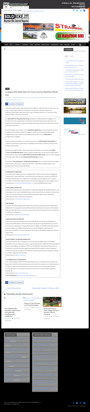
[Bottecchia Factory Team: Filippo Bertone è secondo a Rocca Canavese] (52, 298)
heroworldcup (52, 97)
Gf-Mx (31, 44)
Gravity (17, 44)
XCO (11, 44)
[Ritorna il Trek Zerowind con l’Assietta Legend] (32, 298)
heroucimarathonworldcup (42, 97)
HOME (6, 44)
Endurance (25, 44)
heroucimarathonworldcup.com (23, 183)
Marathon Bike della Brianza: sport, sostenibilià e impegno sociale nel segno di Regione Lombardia (75, 83)
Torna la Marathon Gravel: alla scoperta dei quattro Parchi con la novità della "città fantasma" (44, 369)
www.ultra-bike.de (20, 255)
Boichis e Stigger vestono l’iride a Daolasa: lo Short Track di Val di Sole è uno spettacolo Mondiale (45, 357)
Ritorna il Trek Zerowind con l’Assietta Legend (32, 304)
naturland (7, 99)
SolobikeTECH (54, 44)
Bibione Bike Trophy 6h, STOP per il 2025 (46, 288)
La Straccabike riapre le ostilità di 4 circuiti (16, 359)
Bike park (67, 44)
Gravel (73, 44)
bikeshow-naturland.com (22, 214)
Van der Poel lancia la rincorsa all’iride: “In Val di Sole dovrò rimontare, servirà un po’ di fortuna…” (44, 383)
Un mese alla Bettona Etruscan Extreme (15, 344)
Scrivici (77, 406)
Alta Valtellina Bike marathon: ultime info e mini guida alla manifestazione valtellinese (12, 312)
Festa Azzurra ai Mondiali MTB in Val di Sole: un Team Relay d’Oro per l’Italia (41, 10)
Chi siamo (69, 406)
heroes (34, 97)
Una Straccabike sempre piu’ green (75, 79)
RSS (73, 406)
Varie (61, 44)
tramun (19, 99)
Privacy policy (83, 406)
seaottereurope (14, 99)
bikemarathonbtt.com (21, 273)
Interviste (37, 44)
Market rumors (45, 44)
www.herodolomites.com (22, 235)
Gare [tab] (66, 56)
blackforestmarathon (20, 97)
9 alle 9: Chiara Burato (13, 288)
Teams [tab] (71, 56)
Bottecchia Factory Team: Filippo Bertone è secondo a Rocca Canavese (51, 311)
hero (31, 97)
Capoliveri (27, 97)
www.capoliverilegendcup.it (23, 199)
